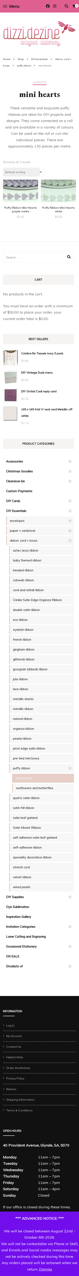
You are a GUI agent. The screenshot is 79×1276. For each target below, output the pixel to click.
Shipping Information (20, 1099)
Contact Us (13, 1047)
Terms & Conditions (19, 1110)
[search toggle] (66, 6)
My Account (14, 1036)
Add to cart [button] (20, 192)
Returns (11, 1089)
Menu (14, 6)
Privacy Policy (15, 1078)
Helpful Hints (14, 1057)
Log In (10, 1025)
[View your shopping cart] (74, 6)
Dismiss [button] (45, 1269)
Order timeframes (18, 1068)
